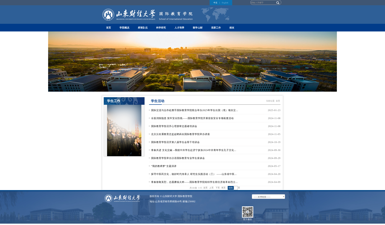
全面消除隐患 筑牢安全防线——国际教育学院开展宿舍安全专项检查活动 (192, 118)
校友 (231, 27)
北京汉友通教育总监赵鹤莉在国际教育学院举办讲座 (180, 134)
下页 (218, 188)
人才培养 (179, 27)
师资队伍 (143, 27)
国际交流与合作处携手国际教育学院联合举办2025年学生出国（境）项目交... (194, 110)
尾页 (223, 188)
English (225, 3)
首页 (108, 27)
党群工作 (216, 27)
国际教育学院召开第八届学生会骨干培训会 (175, 142)
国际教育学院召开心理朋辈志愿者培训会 (174, 126)
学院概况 (124, 27)
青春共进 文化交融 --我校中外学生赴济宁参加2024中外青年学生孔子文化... (193, 150)
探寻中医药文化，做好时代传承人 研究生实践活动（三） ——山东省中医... (194, 174)
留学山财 (198, 27)
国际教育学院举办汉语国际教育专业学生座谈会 (178, 158)
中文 (215, 3)
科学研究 (161, 27)
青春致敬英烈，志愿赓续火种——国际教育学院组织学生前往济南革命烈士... (194, 182)
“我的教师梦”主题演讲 (164, 166)
